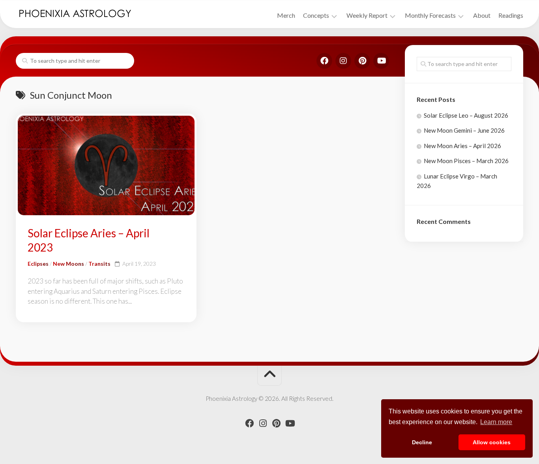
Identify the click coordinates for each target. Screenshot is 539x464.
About (481, 15)
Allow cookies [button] (492, 442)
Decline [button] (422, 442)
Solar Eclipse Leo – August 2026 (466, 115)
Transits (99, 263)
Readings (510, 15)
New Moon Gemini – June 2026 (464, 130)
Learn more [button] (496, 422)
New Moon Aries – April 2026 (462, 145)
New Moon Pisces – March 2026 (466, 160)
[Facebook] (324, 61)
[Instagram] (343, 61)
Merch (286, 15)
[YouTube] (381, 61)
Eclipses (38, 263)
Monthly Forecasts (430, 15)
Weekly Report (366, 15)
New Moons (68, 263)
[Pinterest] (362, 61)
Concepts (316, 15)
